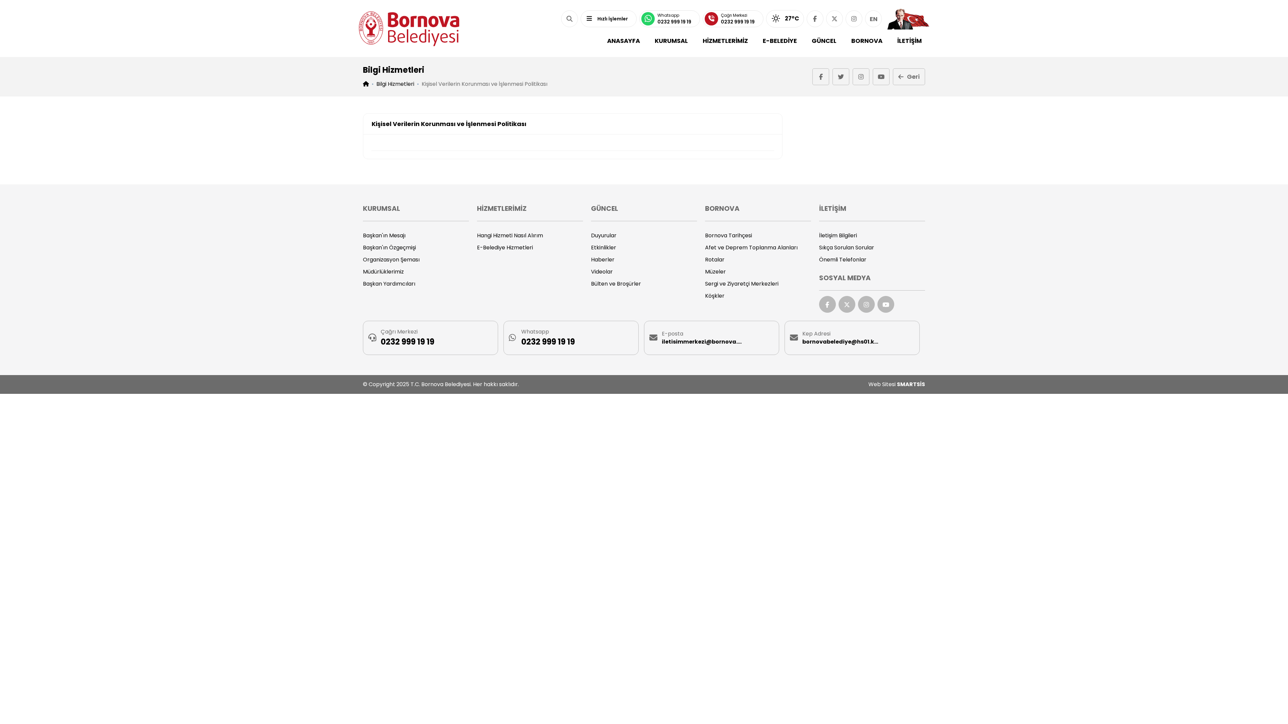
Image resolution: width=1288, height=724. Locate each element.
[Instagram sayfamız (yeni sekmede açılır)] (854, 18)
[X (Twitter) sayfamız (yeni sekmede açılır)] (834, 18)
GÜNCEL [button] (824, 41)
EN (873, 19)
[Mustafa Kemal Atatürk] (908, 18)
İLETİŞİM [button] (909, 41)
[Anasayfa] (409, 28)
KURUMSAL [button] (671, 41)
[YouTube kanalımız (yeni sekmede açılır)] (881, 76)
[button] (569, 18)
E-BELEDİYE (780, 41)
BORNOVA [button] (866, 41)
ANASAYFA (623, 41)
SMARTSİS (911, 384)
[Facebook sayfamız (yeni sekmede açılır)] (815, 18)
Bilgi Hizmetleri (395, 84)
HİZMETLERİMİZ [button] (725, 41)
